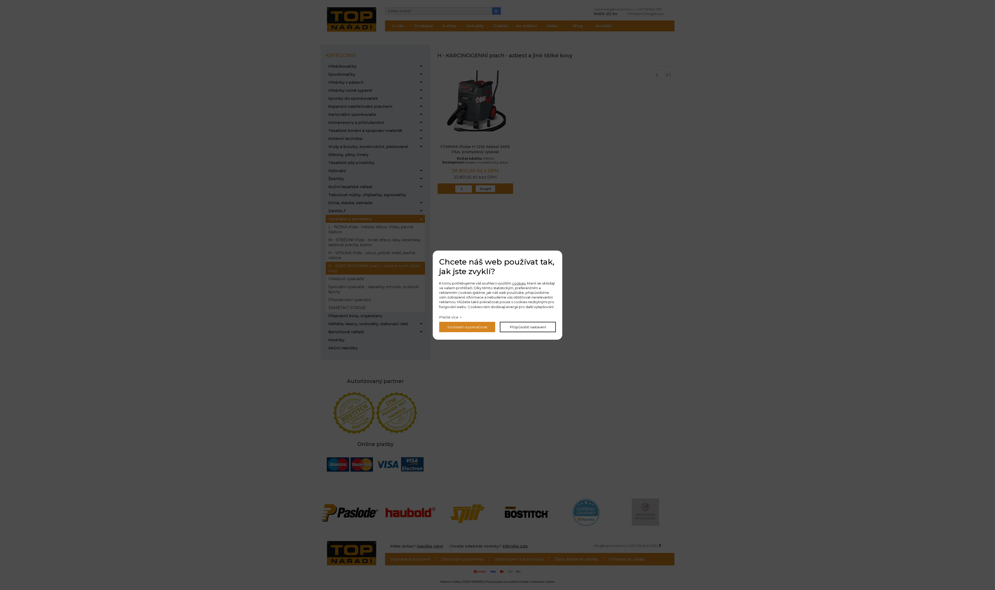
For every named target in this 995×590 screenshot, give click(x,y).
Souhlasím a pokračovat (467, 327)
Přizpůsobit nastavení (528, 327)
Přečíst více (448, 317)
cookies (518, 283)
